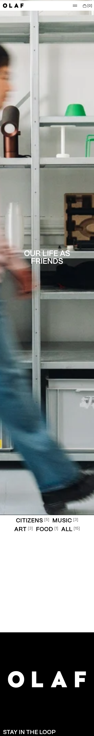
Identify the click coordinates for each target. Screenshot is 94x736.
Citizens (32, 521)
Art (23, 529)
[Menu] (75, 5)
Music (65, 521)
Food (47, 529)
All (70, 529)
